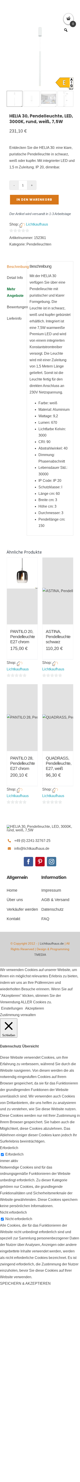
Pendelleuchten (38, 244)
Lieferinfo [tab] (14, 318)
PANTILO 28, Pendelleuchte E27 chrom (22, 763)
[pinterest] (40, 861)
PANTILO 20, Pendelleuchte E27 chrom (22, 636)
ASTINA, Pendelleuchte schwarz (58, 636)
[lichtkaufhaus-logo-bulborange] (40, 826)
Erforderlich (14, 1154)
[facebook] (28, 861)
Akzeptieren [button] (34, 1008)
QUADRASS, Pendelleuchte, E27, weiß (58, 763)
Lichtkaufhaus (37, 224)
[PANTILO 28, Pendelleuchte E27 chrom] (22, 717)
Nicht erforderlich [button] (13, 1212)
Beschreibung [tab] (15, 267)
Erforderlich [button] (9, 1148)
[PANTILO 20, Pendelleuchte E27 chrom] (22, 591)
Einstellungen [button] (12, 1008)
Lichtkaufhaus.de (52, 943)
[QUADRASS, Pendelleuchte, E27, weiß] (57, 717)
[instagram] (51, 861)
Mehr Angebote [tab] (15, 292)
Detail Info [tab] (15, 278)
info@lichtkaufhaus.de (31, 848)
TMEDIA (40, 954)
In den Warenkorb (34, 199)
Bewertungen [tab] (15, 307)
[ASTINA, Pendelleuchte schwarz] (57, 591)
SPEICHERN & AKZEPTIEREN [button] (25, 1283)
